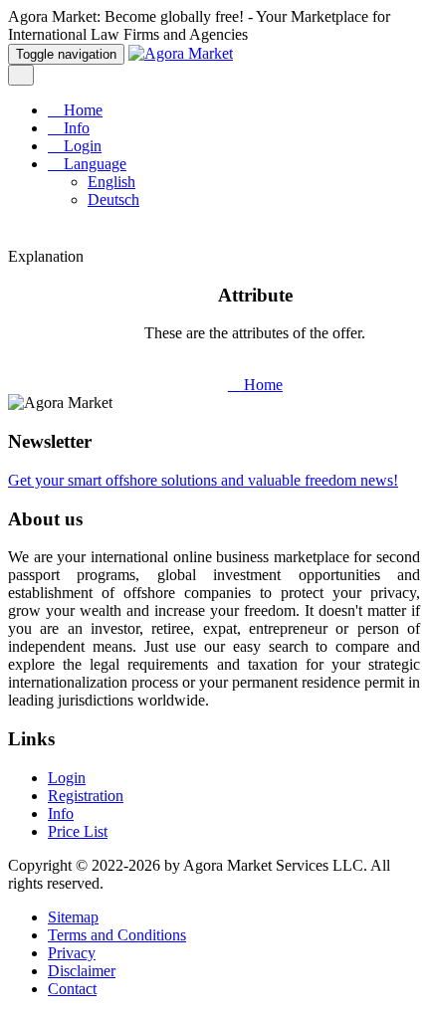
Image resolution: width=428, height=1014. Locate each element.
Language (93, 163)
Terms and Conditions (117, 934)
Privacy (72, 952)
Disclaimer (81, 970)
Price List (77, 831)
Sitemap (73, 917)
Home (81, 109)
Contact (72, 988)
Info (75, 127)
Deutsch (113, 199)
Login (81, 145)
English (111, 181)
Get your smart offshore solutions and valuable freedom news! (203, 480)
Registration (85, 795)
